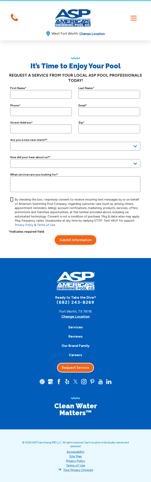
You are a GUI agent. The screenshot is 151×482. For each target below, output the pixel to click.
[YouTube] (100, 381)
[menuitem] (75, 327)
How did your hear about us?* (30, 157)
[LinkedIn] (108, 381)
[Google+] (50, 381)
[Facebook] (59, 381)
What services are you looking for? (34, 174)
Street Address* (21, 122)
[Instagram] (84, 381)
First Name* (18, 88)
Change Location (92, 33)
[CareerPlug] (42, 381)
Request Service (75, 367)
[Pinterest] (92, 381)
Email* (82, 105)
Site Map (75, 456)
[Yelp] (67, 381)
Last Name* (86, 88)
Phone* (15, 105)
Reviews (75, 336)
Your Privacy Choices (78, 470)
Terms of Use (46, 225)
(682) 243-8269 (76, 302)
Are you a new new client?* (28, 140)
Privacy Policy (24, 225)
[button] (133, 18)
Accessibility (75, 452)
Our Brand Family (75, 346)
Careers (75, 355)
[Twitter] (75, 381)
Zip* (81, 122)
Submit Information (75, 240)
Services (75, 327)
